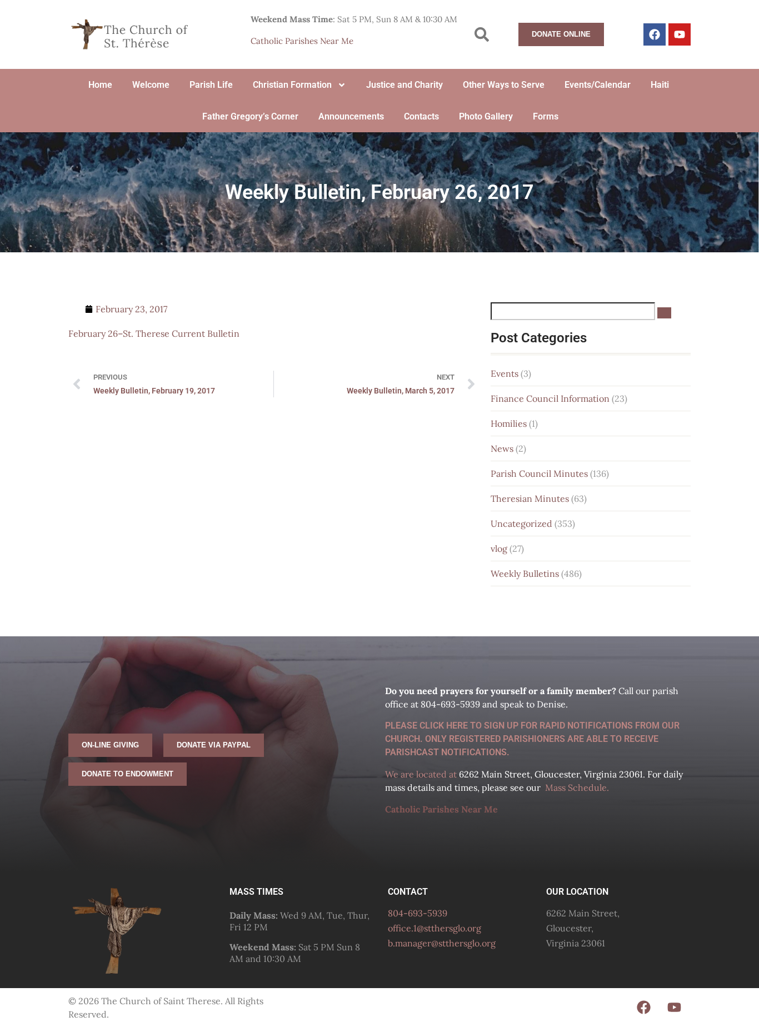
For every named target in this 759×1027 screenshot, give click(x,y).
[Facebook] (654, 34)
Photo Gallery (486, 116)
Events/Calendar (598, 84)
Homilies (509, 423)
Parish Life (211, 84)
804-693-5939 (417, 913)
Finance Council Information (550, 398)
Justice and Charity (404, 84)
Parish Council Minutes (539, 473)
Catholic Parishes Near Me (302, 41)
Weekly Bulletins (525, 573)
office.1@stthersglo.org (434, 928)
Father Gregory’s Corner (250, 116)
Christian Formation (292, 84)
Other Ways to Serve (504, 84)
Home (100, 84)
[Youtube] (679, 34)
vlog (499, 548)
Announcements (351, 116)
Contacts (421, 116)
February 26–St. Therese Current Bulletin (153, 333)
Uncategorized (521, 523)
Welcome (150, 84)
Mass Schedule (576, 787)
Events (504, 373)
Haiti (660, 84)
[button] (482, 35)
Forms (545, 116)
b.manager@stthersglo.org (442, 943)
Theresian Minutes (530, 498)
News (502, 448)
